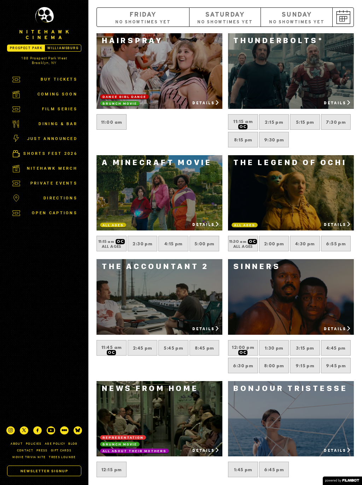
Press (42, 450)
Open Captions (54, 213)
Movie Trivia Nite (29, 457)
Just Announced (52, 138)
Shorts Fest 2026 (50, 153)
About (17, 443)
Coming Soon (57, 94)
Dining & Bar (58, 124)
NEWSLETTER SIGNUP (44, 471)
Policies (34, 443)
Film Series (59, 109)
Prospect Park (26, 48)
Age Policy (55, 443)
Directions (60, 198)
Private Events (53, 183)
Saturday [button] (225, 18)
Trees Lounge (62, 457)
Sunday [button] (297, 18)
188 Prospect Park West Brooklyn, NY (44, 60)
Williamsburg (63, 48)
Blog (72, 443)
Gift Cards (61, 450)
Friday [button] (143, 18)
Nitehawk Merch (52, 168)
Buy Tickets (59, 79)
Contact (25, 450)
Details (203, 102)
